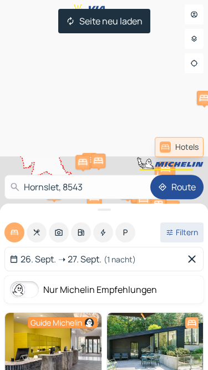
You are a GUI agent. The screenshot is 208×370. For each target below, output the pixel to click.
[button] (82, 162)
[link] (179, 147)
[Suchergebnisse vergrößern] (104, 210)
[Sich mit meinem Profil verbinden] (194, 14)
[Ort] (194, 63)
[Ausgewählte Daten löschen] (194, 259)
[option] (14, 232)
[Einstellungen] (194, 39)
